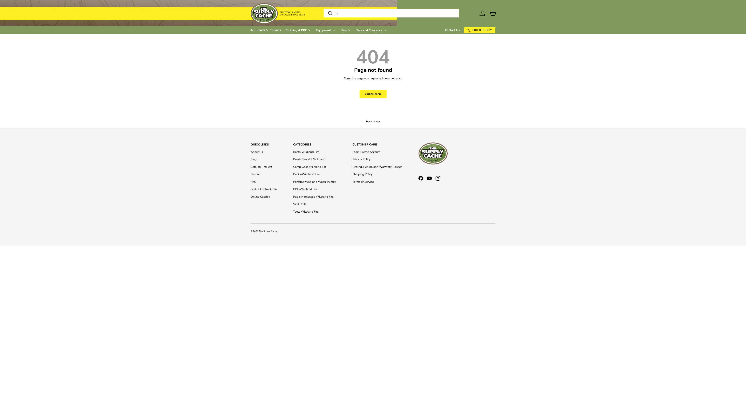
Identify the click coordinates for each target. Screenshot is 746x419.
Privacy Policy (361, 159)
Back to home (373, 94)
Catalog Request (261, 167)
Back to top (373, 121)
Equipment (323, 30)
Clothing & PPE (296, 30)
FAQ (253, 182)
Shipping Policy (362, 174)
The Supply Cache (268, 231)
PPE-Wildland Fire (305, 189)
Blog (254, 159)
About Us (257, 152)
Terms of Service (363, 182)
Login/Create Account (366, 152)
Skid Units (299, 204)
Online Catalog (260, 197)
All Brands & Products (266, 30)
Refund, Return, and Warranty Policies (377, 167)
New (344, 30)
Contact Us (452, 30)
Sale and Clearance (369, 30)
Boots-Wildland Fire (306, 152)
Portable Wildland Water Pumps (314, 182)
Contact (256, 174)
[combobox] (391, 13)
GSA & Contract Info (264, 189)
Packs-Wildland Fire (306, 174)
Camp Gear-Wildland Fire (310, 167)
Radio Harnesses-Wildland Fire (313, 197)
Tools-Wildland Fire (306, 212)
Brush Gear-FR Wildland (309, 159)
